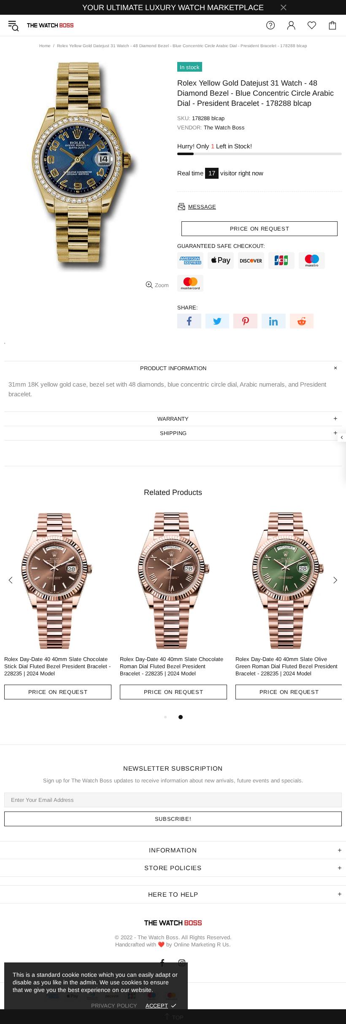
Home (45, 45)
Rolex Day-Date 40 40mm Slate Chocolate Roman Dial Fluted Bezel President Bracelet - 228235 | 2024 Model (171, 666)
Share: (187, 307)
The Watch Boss (50, 25)
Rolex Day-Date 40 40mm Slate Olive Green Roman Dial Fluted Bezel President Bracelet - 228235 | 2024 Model (286, 666)
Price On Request (57, 692)
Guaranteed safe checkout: (221, 246)
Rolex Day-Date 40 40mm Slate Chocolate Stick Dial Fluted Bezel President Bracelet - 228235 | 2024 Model (57, 666)
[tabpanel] (58, 612)
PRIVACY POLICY (114, 1005)
